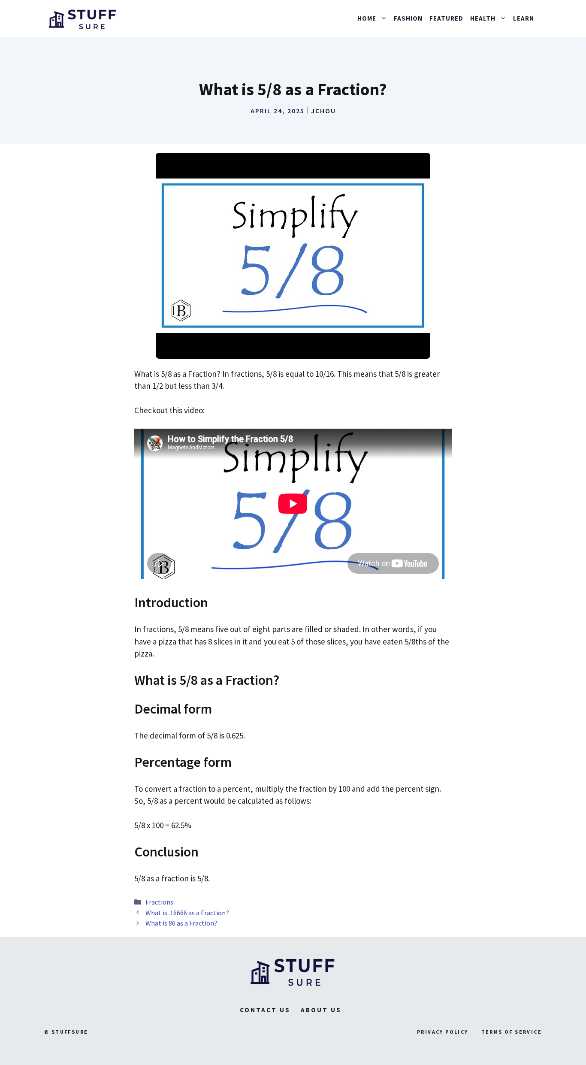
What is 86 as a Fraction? (181, 923)
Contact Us (265, 1010)
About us (321, 1010)
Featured (446, 18)
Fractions (159, 902)
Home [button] (366, 18)
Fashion (408, 18)
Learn (523, 18)
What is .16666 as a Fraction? (187, 912)
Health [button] (482, 18)
